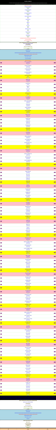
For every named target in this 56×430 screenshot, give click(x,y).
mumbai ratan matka (26, 399)
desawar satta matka (5, 397)
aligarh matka (30, 396)
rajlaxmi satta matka (7, 398)
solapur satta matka (9, 397)
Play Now (28, 64)
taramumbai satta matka (17, 397)
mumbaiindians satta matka (22, 397)
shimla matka (16, 399)
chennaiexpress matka (2, 396)
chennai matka (35, 399)
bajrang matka (52, 396)
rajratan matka (18, 396)
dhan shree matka (47, 399)
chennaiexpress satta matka (34, 397)
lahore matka (12, 396)
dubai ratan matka (51, 399)
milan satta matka (49, 397)
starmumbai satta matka (11, 398)
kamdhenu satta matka (30, 398)
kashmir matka (54, 396)
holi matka (16, 396)
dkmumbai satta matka (51, 398)
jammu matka (45, 396)
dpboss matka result (43, 399)
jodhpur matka (10, 399)
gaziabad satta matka (26, 397)
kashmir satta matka (47, 398)
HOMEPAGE (28, 427)
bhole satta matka (37, 398)
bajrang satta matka (44, 398)
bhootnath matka (5, 396)
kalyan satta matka (40, 398)
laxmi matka (13, 399)
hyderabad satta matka (19, 398)
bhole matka (47, 396)
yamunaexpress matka (9, 396)
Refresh (28, 8)
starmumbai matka (27, 396)
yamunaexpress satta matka (42, 397)
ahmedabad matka (38, 396)
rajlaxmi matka (24, 396)
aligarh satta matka (15, 398)
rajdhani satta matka (4, 398)
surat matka (33, 399)
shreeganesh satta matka (13, 397)
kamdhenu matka (41, 396)
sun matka (7, 399)
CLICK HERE (28, 41)
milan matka (14, 396)
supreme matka (36, 396)
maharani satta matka (2, 397)
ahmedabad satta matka (26, 398)
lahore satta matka (46, 397)
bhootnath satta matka (38, 397)
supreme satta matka (22, 398)
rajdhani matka (21, 396)
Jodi (1, 66)
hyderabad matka (32, 396)
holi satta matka (53, 397)
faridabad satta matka (30, 397)
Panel (54, 66)
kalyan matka (49, 396)
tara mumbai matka (22, 399)
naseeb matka (30, 399)
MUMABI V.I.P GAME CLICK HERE (28, 41)
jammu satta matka (34, 398)
